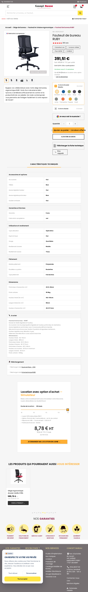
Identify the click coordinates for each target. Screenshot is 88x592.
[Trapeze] (70, 99)
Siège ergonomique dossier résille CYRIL (15, 492)
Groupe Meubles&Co (53, 574)
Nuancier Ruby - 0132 (28, 367)
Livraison (49, 559)
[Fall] (79, 92)
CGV (68, 581)
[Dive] (69, 92)
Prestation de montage (51, 563)
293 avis (65, 43)
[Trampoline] (63, 99)
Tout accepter (22, 579)
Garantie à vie (51, 577)
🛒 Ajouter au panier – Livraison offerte (68, 130)
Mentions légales (73, 583)
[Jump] (56, 99)
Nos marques (50, 556)
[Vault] (76, 99)
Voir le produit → (18, 503)
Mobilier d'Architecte (53, 571)
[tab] (44, 164)
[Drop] (74, 92)
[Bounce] (63, 92)
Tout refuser (12, 573)
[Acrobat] (57, 92)
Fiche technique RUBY (29, 372)
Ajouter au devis (68, 137)
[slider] (68, 410)
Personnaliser (31, 573)
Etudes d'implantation (54, 554)
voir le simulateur (62, 77)
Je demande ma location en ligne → (44, 441)
